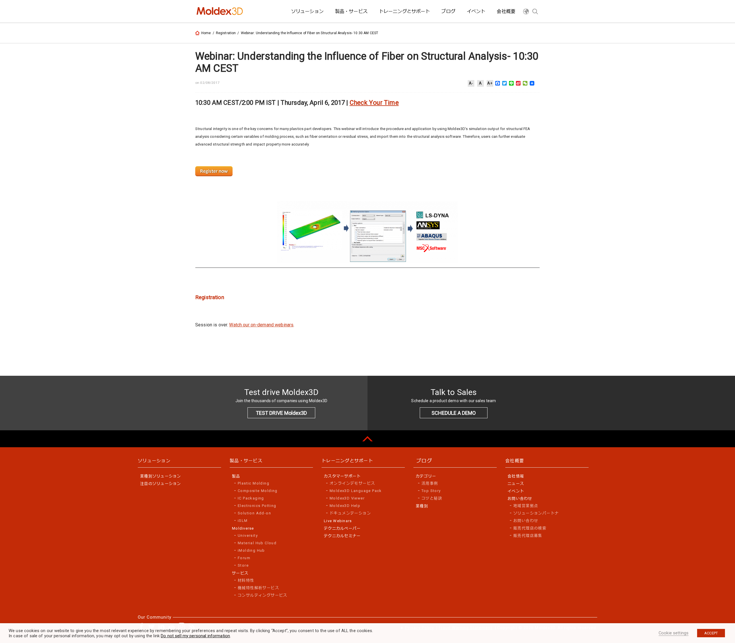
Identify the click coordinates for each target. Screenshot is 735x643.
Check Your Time (374, 102)
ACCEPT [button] (711, 633)
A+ (489, 83)
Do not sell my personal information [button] (195, 635)
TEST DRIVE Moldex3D (281, 413)
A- (471, 83)
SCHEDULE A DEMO (454, 413)
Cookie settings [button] (673, 633)
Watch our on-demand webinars (261, 325)
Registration (226, 33)
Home (206, 33)
